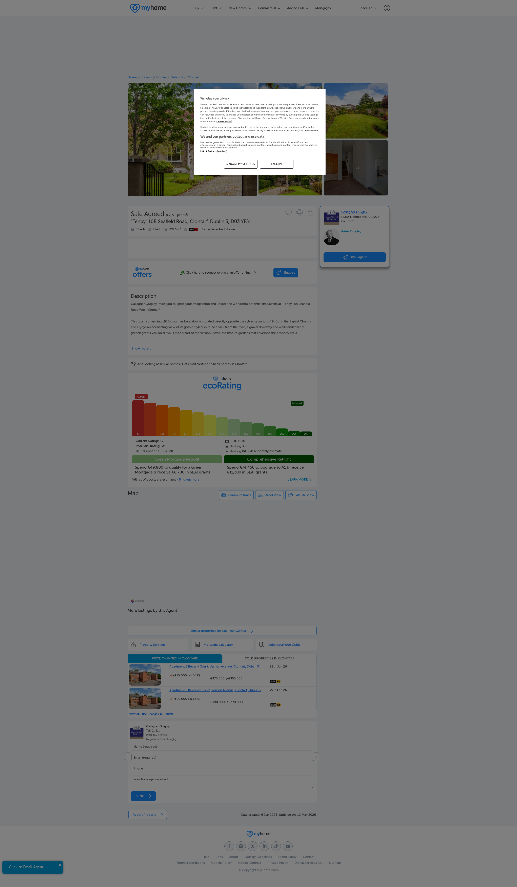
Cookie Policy (223, 121)
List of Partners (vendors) (213, 151)
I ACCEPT (277, 164)
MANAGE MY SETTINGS (240, 164)
